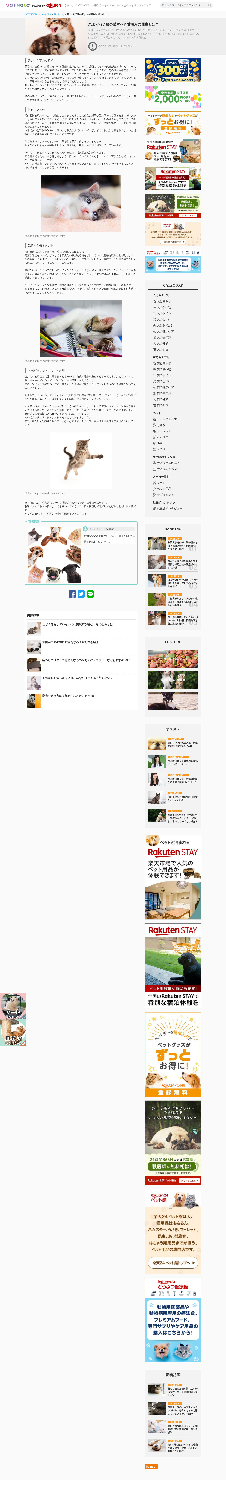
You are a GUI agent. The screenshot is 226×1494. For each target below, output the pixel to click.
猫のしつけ (59, 14)
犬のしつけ (164, 319)
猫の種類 (162, 399)
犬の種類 (162, 343)
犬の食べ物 (164, 307)
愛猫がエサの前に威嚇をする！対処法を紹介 (70, 642)
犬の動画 (162, 349)
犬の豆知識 (164, 337)
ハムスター (164, 437)
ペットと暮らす (167, 419)
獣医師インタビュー (169, 508)
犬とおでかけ (165, 325)
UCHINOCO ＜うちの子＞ (38, 14)
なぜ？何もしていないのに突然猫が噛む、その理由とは (77, 624)
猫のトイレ (164, 375)
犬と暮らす (164, 301)
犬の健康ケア (165, 331)
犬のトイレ (164, 313)
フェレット (164, 431)
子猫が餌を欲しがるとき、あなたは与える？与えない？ (77, 677)
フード (161, 482)
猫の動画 (162, 405)
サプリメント (165, 494)
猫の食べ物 (164, 369)
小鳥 (160, 443)
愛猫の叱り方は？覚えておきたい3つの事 (68, 695)
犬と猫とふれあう (168, 462)
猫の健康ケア (165, 387)
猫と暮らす (164, 363)
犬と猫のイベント (168, 468)
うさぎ (161, 425)
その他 (161, 449)
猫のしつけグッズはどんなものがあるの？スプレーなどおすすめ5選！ (86, 660)
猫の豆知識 (164, 393)
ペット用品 (164, 488)
